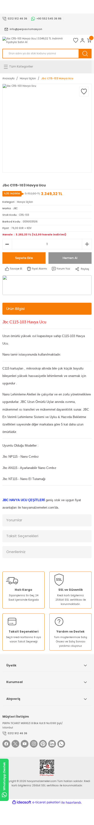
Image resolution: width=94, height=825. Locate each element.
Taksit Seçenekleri (22, 535)
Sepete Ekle (24, 258)
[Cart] (89, 40)
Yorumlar (14, 520)
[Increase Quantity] (87, 244)
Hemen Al (70, 258)
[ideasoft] (21, 802)
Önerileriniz (16, 551)
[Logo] (35, 40)
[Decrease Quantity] (7, 244)
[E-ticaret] (46, 802)
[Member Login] (82, 40)
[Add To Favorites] (84, 91)
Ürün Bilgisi (15, 308)
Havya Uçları (25, 202)
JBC (15, 208)
